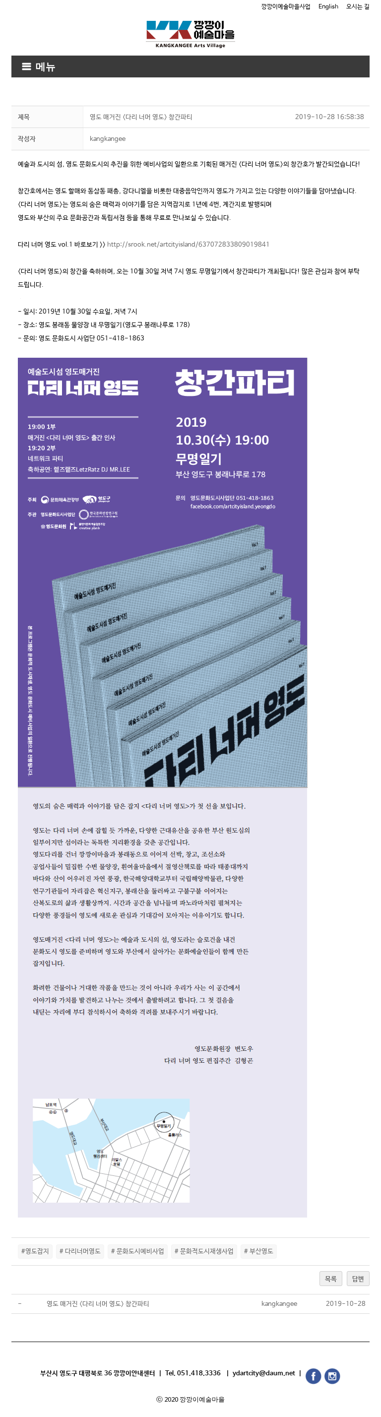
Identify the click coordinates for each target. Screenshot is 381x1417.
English (328, 6)
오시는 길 (358, 6)
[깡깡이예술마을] (190, 27)
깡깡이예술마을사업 (286, 6)
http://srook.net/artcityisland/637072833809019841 (188, 245)
